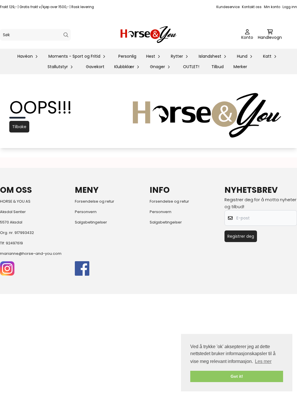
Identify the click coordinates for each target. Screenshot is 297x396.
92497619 (14, 243)
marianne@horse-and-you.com (30, 253)
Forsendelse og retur (94, 201)
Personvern (86, 211)
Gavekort (95, 67)
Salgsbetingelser (91, 222)
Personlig (127, 56)
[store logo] (148, 34)
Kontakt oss (252, 7)
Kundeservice (228, 7)
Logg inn (289, 7)
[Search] (66, 35)
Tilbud (217, 67)
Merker (240, 67)
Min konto (272, 7)
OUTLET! (191, 67)
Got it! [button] (237, 376)
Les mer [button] (263, 361)
